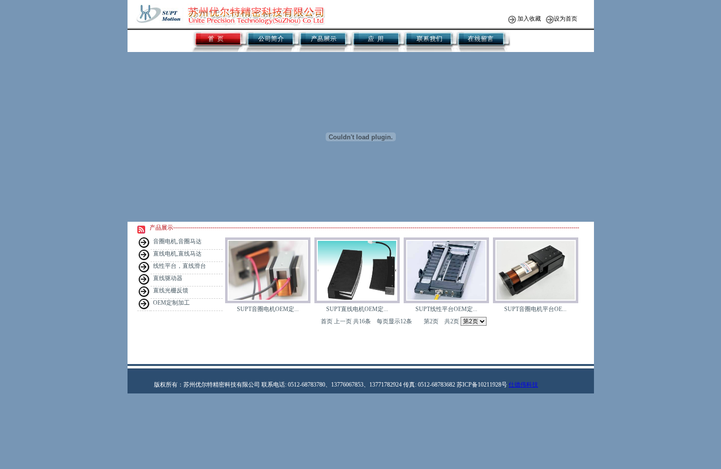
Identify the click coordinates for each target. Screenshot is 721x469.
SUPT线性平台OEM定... (446, 309)
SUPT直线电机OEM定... (357, 309)
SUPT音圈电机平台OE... (535, 309)
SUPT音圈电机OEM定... (268, 309)
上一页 (343, 321)
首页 (327, 321)
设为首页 (565, 18)
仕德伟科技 (523, 384)
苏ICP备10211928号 (482, 384)
